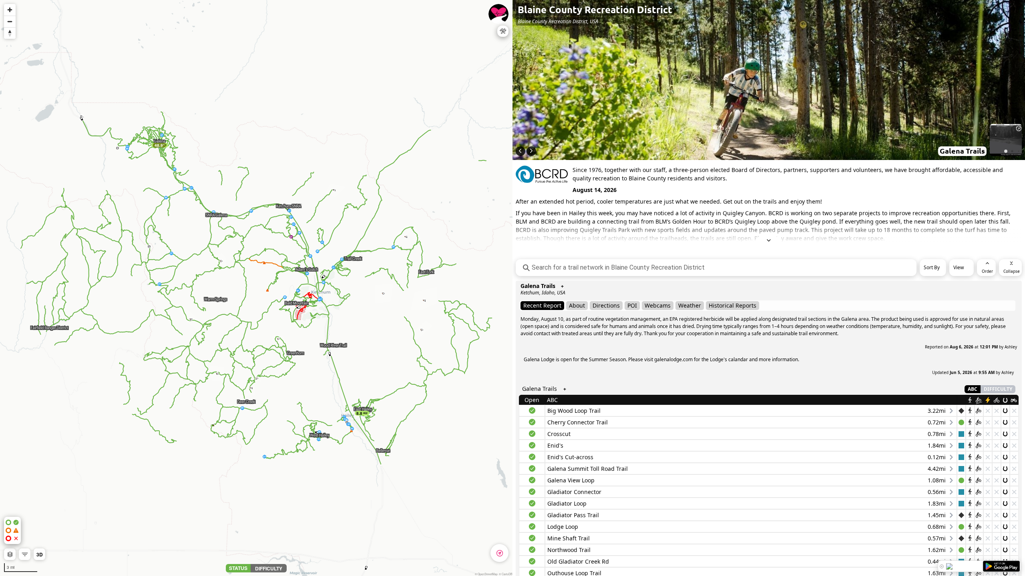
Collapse (1011, 271)
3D (39, 554)
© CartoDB (505, 574)
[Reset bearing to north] (10, 33)
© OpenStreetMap (486, 574)
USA (561, 292)
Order (987, 271)
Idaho (548, 292)
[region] (256, 288)
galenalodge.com (673, 359)
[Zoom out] (10, 21)
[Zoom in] (10, 10)
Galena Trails (538, 286)
